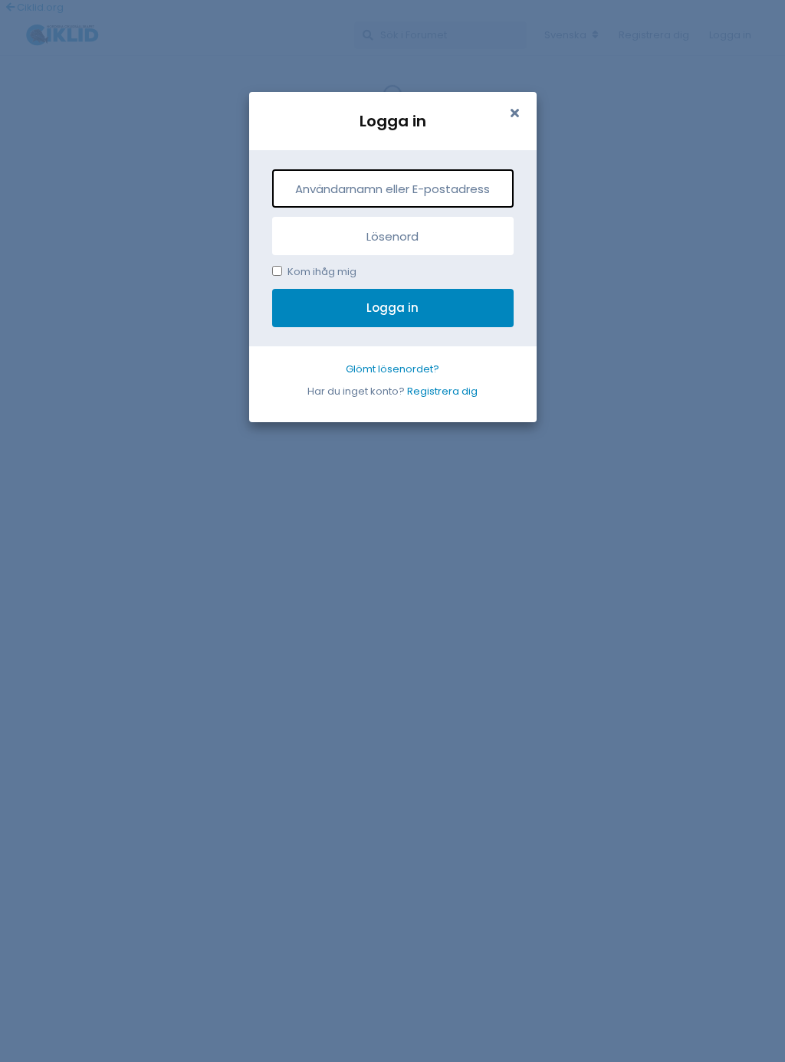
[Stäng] (515, 113)
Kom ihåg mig (321, 271)
